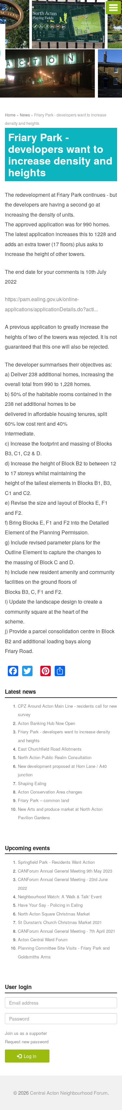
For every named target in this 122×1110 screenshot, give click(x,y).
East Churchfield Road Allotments (50, 749)
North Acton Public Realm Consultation (54, 757)
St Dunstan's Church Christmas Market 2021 (60, 922)
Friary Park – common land (43, 800)
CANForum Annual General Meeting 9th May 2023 (65, 871)
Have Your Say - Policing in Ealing (50, 905)
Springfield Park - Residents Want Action (56, 862)
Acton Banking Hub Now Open (46, 723)
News (25, 114)
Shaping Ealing (32, 783)
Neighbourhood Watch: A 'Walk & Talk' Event (60, 896)
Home (10, 114)
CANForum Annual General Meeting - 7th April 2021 (66, 931)
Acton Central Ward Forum (43, 939)
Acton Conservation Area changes (50, 792)
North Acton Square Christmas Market (54, 914)
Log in (29, 1056)
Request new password (26, 1041)
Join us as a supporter (26, 1033)
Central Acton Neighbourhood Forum (69, 1092)
